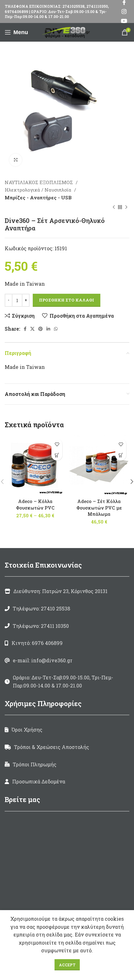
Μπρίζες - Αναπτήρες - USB (38, 197)
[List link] (67, 609)
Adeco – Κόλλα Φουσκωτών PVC (35, 504)
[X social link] (32, 329)
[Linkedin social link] (48, 329)
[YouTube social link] (124, 20)
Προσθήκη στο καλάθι (66, 300)
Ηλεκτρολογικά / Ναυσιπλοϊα (39, 190)
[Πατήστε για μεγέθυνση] (15, 160)
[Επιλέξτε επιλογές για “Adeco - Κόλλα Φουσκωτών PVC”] (56, 455)
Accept (67, 964)
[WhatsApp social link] (56, 329)
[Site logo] (67, 31)
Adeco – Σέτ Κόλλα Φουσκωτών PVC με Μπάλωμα (99, 507)
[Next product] (126, 207)
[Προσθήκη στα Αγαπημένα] (56, 444)
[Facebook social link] (25, 329)
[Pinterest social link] (40, 329)
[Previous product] (114, 207)
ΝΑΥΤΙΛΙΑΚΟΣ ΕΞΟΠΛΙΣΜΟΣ (39, 182)
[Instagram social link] (124, 11)
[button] (120, 455)
